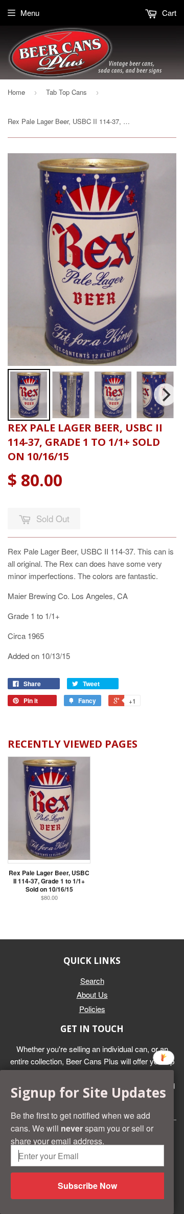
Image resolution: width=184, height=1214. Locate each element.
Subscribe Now (87, 1185)
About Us (92, 994)
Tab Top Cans (66, 92)
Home (16, 92)
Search (92, 980)
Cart (168, 12)
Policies (92, 1008)
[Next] (165, 394)
